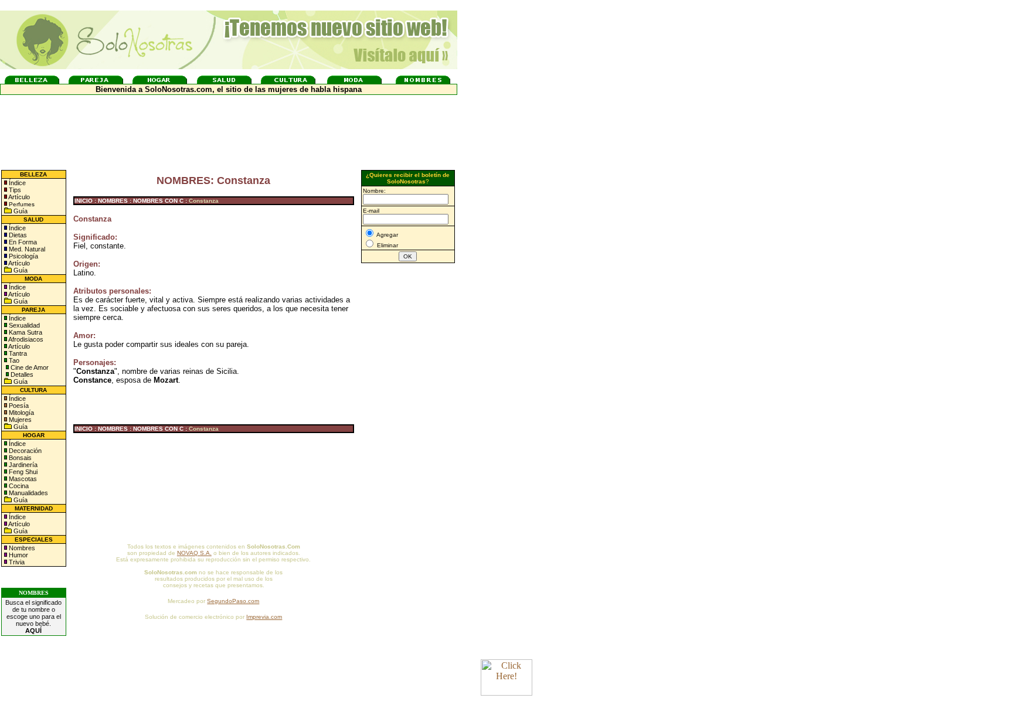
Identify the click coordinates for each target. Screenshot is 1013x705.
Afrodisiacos (25, 339)
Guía (20, 210)
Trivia (16, 562)
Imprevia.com (264, 617)
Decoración (24, 450)
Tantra (17, 353)
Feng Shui (22, 471)
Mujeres (19, 419)
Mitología (20, 412)
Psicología (22, 256)
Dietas (17, 235)
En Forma (22, 242)
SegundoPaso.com (233, 601)
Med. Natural (26, 249)
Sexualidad (23, 325)
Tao (13, 360)
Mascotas (22, 478)
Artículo (19, 196)
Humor (18, 554)
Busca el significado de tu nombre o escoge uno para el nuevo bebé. (33, 616)
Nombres (22, 547)
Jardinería (22, 464)
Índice (16, 182)
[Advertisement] (408, 459)
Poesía (18, 405)
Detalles (22, 374)
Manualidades (27, 492)
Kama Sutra (24, 332)
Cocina (18, 485)
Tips (14, 189)
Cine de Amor (30, 367)
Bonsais (19, 457)
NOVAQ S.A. (194, 553)
